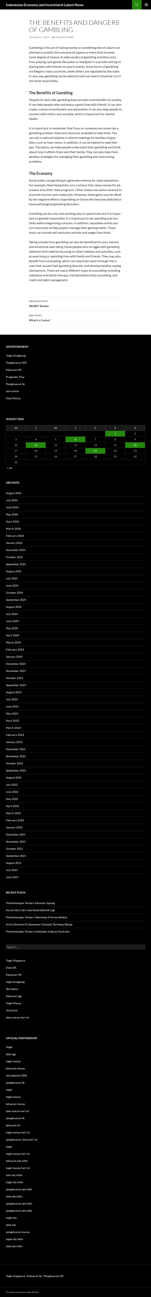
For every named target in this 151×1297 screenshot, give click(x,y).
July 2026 (12, 500)
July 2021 (12, 870)
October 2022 (14, 763)
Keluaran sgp (14, 996)
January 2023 (14, 742)
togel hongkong (15, 981)
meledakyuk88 (64, 37)
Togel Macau (13, 1003)
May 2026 (12, 514)
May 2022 (12, 799)
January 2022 (14, 827)
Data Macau (13, 398)
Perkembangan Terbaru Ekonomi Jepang (30, 903)
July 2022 (12, 784)
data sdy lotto (14, 1246)
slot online (12, 391)
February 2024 (15, 649)
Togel (9, 1047)
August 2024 (13, 606)
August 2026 (13, 493)
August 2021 (13, 863)
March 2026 (13, 528)
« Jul (9, 468)
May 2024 (12, 628)
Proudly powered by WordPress (22, 1292)
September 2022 (16, 770)
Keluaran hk (34, 1276)
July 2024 (12, 614)
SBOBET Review (39, 304)
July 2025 (12, 578)
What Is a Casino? (39, 318)
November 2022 (16, 756)
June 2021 (12, 877)
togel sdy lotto (14, 1239)
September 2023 (16, 685)
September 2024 (16, 599)
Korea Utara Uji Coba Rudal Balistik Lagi (30, 910)
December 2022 (16, 749)
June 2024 (12, 621)
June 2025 (12, 585)
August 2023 (13, 692)
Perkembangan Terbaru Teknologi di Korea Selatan (36, 917)
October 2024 (14, 592)
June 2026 (12, 507)
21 (95, 450)
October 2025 (14, 557)
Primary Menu (146, 4)
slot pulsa (11, 1010)
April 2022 (12, 806)
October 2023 (14, 678)
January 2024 (14, 656)
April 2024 (12, 635)
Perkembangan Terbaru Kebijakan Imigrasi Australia (37, 931)
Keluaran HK (14, 369)
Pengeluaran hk (15, 384)
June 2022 (12, 791)
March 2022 (13, 813)
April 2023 (12, 720)
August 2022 (13, 777)
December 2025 (16, 550)
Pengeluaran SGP (16, 362)
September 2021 (16, 855)
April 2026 (12, 521)
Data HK (11, 967)
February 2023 (15, 735)
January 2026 (14, 542)
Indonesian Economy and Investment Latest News (45, 5)
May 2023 (12, 713)
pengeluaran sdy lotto (19, 1203)
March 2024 (13, 642)
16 (135, 445)
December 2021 (16, 834)
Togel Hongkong (16, 355)
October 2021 (14, 848)
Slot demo (12, 989)
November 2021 (16, 841)
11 (35, 445)
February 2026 (15, 535)
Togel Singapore (15, 960)
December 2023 (16, 663)
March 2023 (13, 727)
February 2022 (15, 820)
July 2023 (12, 699)
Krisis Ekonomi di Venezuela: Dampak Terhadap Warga (39, 924)
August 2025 (13, 571)
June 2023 (12, 706)
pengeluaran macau (18, 1232)
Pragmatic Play (15, 377)
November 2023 (16, 671)
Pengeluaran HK (54, 1276)
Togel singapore (15, 1276)
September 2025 (16, 564)
